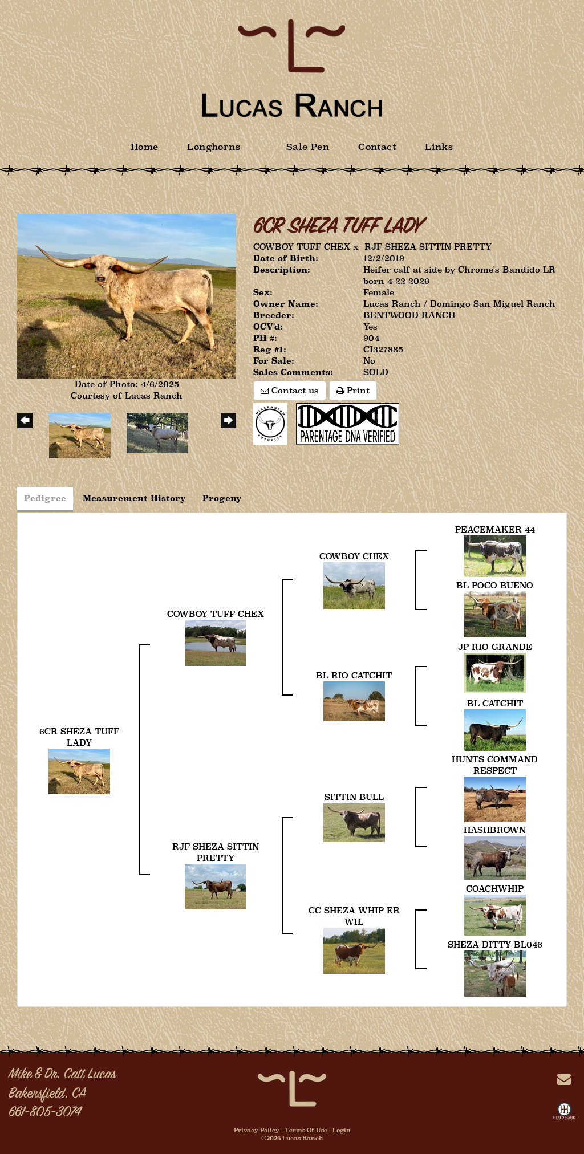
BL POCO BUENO (494, 585)
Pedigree (45, 498)
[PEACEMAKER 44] (495, 555)
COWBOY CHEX (354, 556)
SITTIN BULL (354, 797)
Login (341, 1130)
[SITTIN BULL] (354, 821)
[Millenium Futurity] (273, 423)
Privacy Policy (256, 1130)
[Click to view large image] (126, 295)
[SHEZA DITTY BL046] (495, 972)
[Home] (292, 1087)
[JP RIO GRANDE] (495, 672)
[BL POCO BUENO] (495, 613)
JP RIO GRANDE (495, 647)
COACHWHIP (495, 888)
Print (357, 390)
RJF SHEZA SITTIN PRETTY (428, 246)
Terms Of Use (306, 1130)
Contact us (294, 390)
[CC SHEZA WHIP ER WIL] (354, 949)
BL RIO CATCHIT (354, 675)
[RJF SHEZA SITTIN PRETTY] (215, 886)
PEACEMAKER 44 (495, 529)
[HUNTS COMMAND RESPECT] (495, 798)
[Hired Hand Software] (564, 1113)
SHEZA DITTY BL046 (495, 944)
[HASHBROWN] (495, 857)
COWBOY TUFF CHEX (301, 246)
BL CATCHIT (495, 703)
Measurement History (134, 498)
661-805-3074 (45, 1113)
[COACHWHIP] (495, 914)
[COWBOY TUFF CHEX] (215, 642)
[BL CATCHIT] (495, 729)
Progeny (222, 498)
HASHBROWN (495, 830)
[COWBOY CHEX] (354, 585)
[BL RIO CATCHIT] (354, 700)
